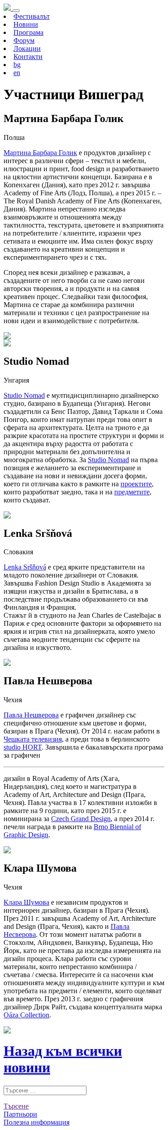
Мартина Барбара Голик (40, 152)
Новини (25, 24)
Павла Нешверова (31, 715)
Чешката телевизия (33, 739)
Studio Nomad (24, 395)
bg (17, 64)
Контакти (28, 56)
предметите (132, 492)
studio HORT (23, 747)
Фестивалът (31, 16)
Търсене (16, 1106)
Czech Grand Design (81, 818)
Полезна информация (36, 1122)
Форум (23, 40)
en (16, 72)
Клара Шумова (26, 902)
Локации (27, 48)
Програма (28, 32)
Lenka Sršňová (25, 567)
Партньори (20, 1114)
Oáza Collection (26, 1015)
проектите (136, 484)
